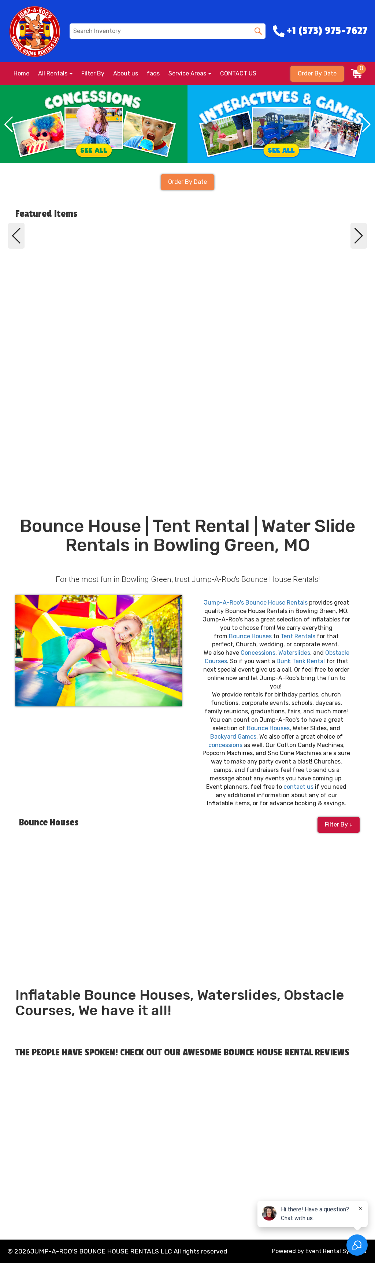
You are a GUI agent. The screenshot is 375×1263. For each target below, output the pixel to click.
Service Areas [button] (188, 73)
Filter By (92, 73)
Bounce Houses (250, 636)
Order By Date (317, 73)
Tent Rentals (298, 636)
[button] (9, 124)
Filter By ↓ (338, 824)
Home (21, 73)
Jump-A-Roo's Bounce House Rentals (256, 602)
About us (125, 73)
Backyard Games (233, 736)
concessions (225, 745)
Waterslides (294, 652)
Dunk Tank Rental (300, 661)
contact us (298, 786)
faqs (153, 73)
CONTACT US (238, 73)
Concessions (258, 652)
